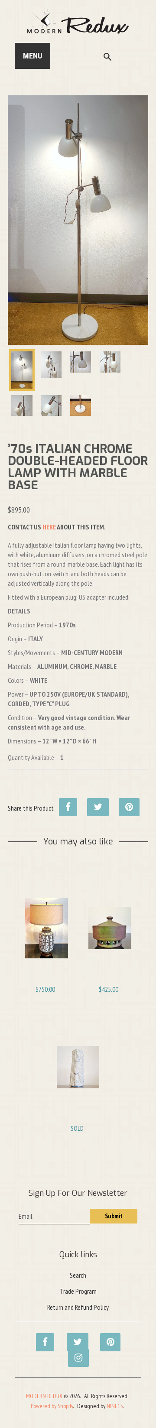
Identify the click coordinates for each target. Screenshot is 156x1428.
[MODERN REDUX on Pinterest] (106, 1337)
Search (78, 1275)
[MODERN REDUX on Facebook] (42, 1337)
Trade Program (78, 1291)
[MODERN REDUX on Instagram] (74, 1353)
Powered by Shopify (52, 1406)
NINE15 (115, 1406)
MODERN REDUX (44, 1396)
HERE (49, 527)
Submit (114, 1216)
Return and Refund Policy (78, 1307)
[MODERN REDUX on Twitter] (73, 1337)
